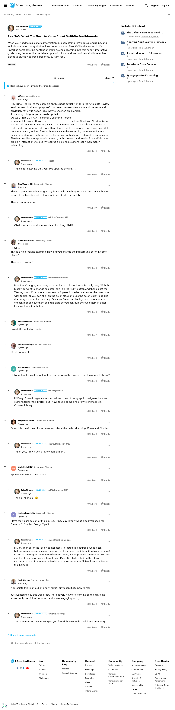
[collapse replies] (5, 96)
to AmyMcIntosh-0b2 (59, 443)
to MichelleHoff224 (58, 490)
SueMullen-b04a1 (26, 240)
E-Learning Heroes (12, 14)
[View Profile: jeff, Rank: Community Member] (13, 98)
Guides (42, 665)
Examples (89, 678)
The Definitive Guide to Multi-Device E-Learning (144, 32)
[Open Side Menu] (6, 5)
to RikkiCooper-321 (58, 217)
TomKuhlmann (146, 47)
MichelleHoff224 (25, 467)
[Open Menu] (169, 14)
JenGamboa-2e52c (26, 513)
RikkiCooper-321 (25, 184)
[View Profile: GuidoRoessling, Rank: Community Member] (13, 346)
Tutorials (42, 669)
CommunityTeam (150, 36)
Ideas (87, 682)
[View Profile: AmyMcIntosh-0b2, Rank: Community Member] (13, 422)
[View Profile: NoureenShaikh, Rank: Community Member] (13, 323)
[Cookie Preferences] (4, 705)
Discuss (88, 665)
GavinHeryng (24, 580)
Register (155, 5)
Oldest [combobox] (109, 77)
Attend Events (91, 691)
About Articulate (139, 665)
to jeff (51, 160)
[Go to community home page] (26, 5)
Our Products (137, 669)
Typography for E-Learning (142, 75)
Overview (159, 665)
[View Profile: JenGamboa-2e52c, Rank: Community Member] (13, 514)
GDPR (157, 674)
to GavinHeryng (56, 613)
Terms (44, 704)
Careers (135, 689)
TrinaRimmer (22, 26)
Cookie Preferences (69, 704)
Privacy (54, 704)
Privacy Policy (161, 669)
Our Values (136, 674)
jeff (19, 96)
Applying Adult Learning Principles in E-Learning (147, 42)
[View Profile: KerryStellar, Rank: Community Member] (13, 369)
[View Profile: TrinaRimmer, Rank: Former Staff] (11, 28)
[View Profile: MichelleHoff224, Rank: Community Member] (13, 468)
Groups (88, 686)
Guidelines (113, 669)
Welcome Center (115, 665)
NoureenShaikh (25, 321)
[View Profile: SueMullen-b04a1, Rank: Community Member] (13, 242)
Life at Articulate (139, 693)
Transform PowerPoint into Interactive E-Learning (142, 64)
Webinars (43, 674)
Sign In (166, 5)
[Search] (146, 5)
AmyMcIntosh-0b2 (26, 420)
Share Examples (42, 14)
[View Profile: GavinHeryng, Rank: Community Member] (13, 581)
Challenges (44, 678)
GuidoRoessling (25, 344)
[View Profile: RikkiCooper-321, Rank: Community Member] (13, 185)
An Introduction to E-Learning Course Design (144, 53)
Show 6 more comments (23, 635)
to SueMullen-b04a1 (58, 277)
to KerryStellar (55, 390)
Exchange (89, 669)
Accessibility (137, 685)
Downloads (90, 674)
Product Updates (69, 673)
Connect (28, 14)
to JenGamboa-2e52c (59, 539)
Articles (65, 669)
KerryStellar (23, 367)
